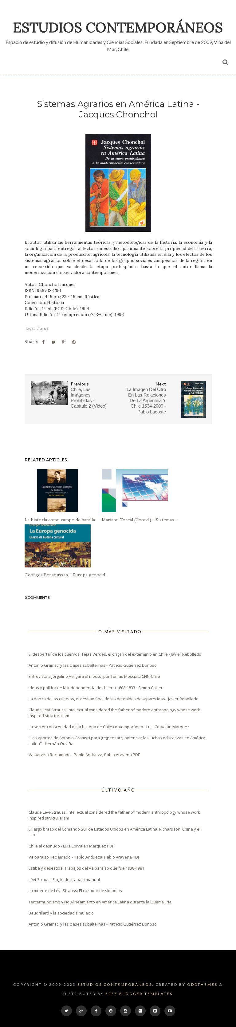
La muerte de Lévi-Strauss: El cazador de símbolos (75, 890)
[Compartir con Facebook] (43, 342)
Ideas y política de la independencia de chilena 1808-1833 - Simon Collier (96, 687)
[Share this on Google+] (64, 342)
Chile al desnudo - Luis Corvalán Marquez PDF (71, 846)
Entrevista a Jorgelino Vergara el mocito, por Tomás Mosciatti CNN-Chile (94, 676)
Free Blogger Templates (139, 993)
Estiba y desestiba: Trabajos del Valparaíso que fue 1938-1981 (86, 868)
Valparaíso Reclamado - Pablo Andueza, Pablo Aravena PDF (84, 754)
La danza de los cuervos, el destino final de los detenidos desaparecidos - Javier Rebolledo (114, 698)
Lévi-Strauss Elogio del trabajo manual (64, 879)
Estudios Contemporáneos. (115, 984)
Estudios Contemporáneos (118, 27)
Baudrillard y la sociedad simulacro (61, 913)
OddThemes (202, 984)
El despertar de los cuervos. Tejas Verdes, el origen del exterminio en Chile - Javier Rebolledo (115, 654)
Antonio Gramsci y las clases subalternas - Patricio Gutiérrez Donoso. (93, 665)
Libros (43, 328)
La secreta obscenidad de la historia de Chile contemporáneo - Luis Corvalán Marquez (109, 726)
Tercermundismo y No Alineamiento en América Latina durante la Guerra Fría (100, 902)
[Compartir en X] (53, 342)
